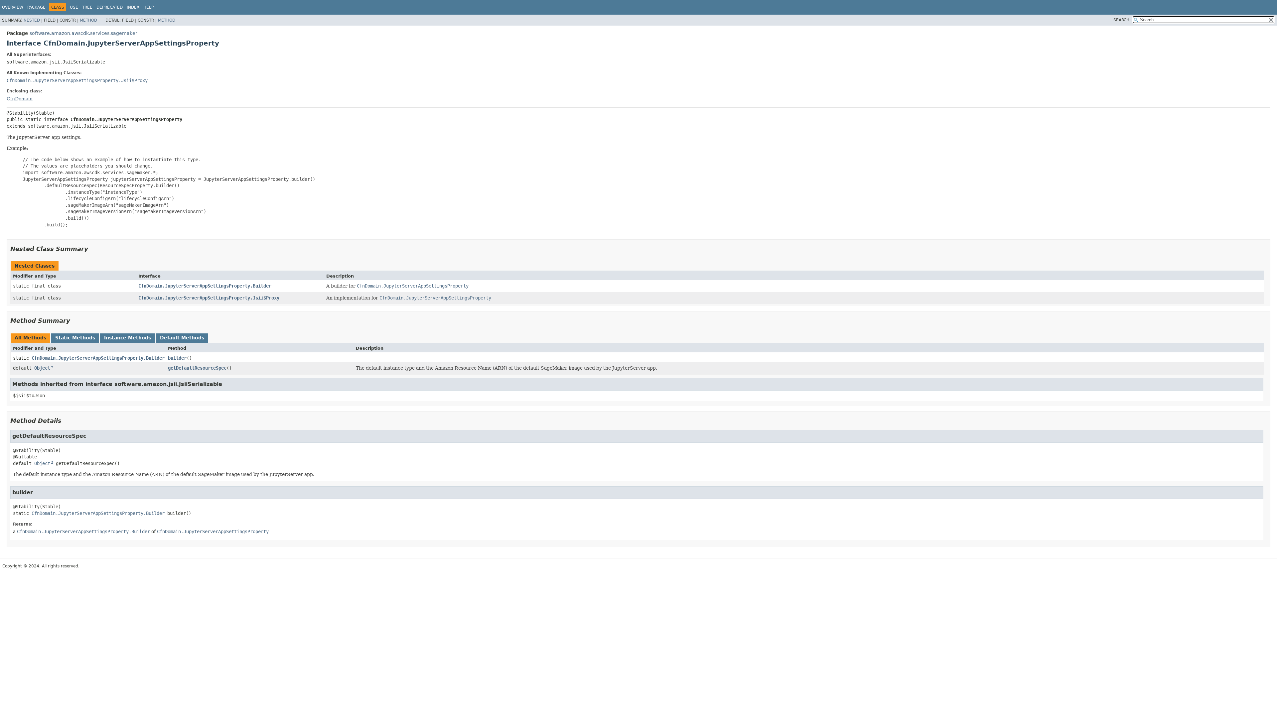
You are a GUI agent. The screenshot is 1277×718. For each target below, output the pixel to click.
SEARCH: (1122, 20)
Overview (12, 7)
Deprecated (109, 7)
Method (88, 20)
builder (177, 358)
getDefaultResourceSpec (197, 368)
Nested (32, 20)
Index (133, 7)
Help (148, 7)
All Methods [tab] (30, 337)
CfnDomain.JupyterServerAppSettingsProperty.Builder (204, 286)
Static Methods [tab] (75, 337)
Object (42, 368)
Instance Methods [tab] (127, 337)
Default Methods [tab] (182, 337)
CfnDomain (20, 98)
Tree (87, 7)
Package (36, 7)
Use (74, 7)
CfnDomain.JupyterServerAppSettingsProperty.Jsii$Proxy (77, 80)
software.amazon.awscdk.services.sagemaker (83, 33)
